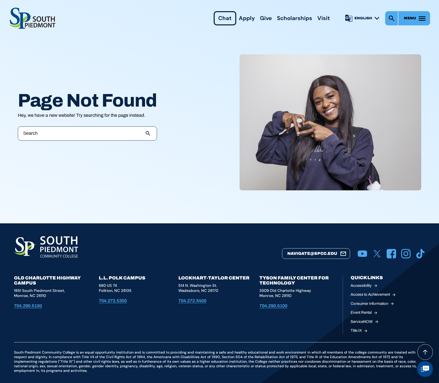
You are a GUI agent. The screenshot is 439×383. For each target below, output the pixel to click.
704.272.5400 (192, 300)
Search (391, 18)
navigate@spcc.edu (312, 253)
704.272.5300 (113, 300)
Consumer (369, 304)
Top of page (425, 352)
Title (356, 330)
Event (361, 312)
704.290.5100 (28, 305)
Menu (410, 18)
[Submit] (148, 133)
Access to (370, 294)
